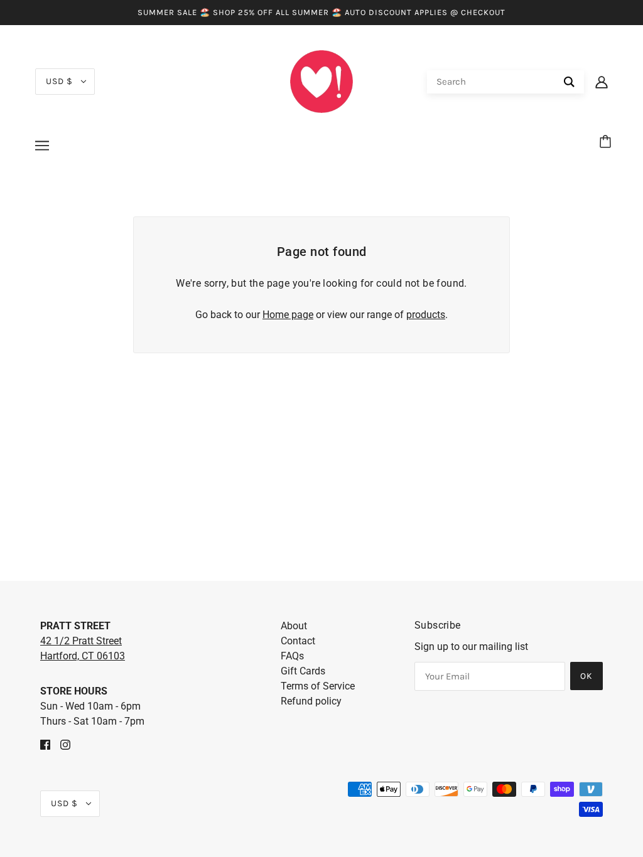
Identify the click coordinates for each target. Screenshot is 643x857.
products (425, 315)
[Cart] (607, 142)
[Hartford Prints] (321, 81)
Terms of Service (318, 686)
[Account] (601, 81)
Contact (298, 641)
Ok (586, 676)
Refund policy (311, 701)
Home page (287, 315)
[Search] (569, 81)
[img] (45, 744)
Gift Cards (303, 671)
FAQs (292, 656)
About (294, 626)
